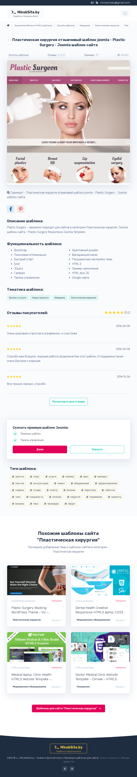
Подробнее (48, 580)
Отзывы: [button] (56, 55)
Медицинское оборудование (93, 620)
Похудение (83, 686)
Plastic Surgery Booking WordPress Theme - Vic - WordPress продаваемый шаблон (36, 610)
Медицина (60, 297)
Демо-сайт (24, 580)
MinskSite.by (26, 13)
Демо (40, 449)
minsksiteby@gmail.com (115, 2)
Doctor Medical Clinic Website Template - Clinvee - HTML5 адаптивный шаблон (96, 677)
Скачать (97, 449)
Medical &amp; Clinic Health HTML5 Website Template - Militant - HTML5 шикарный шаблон (32, 677)
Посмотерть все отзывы (68, 401)
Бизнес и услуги (17, 297)
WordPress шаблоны (23, 601)
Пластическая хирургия (83, 297)
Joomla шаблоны (18, 55)
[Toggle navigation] (125, 13)
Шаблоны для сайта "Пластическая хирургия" (67, 708)
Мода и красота (40, 297)
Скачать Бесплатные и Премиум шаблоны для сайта (68, 758)
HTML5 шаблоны (84, 601)
